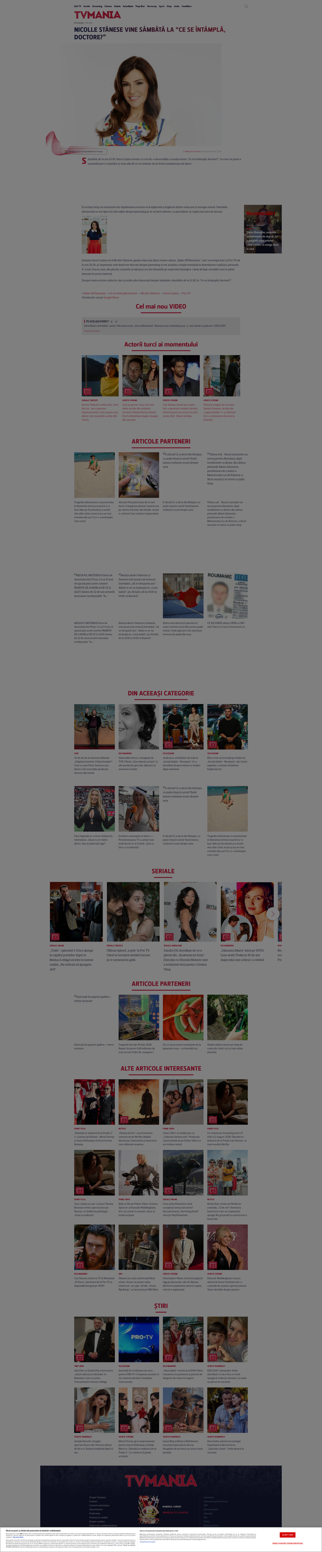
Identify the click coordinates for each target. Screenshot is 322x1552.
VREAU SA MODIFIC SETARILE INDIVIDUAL (287, 1543)
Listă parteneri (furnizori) (147, 1542)
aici (114, 1543)
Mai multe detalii (18, 1537)
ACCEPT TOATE (287, 1535)
